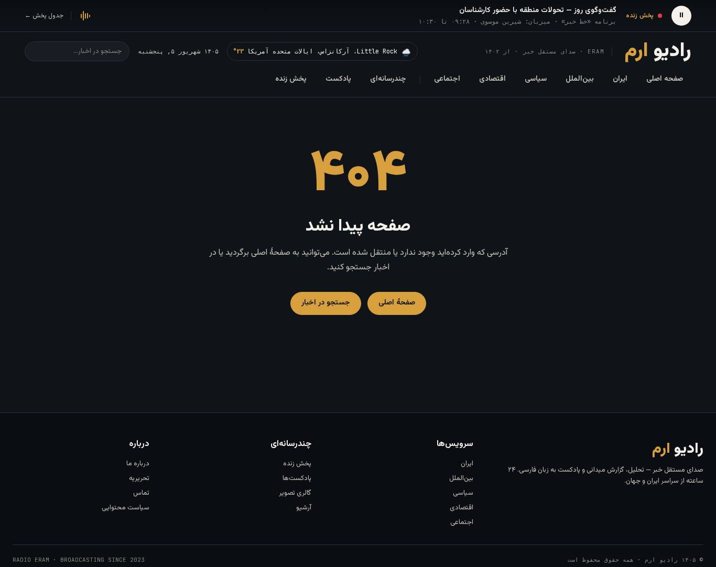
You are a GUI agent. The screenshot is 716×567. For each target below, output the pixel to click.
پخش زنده (291, 79)
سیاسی (536, 79)
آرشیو (303, 508)
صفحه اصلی (664, 79)
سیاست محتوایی (125, 508)
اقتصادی (492, 79)
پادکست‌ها (297, 478)
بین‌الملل (580, 79)
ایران (620, 79)
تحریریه (139, 478)
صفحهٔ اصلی (396, 303)
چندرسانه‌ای (388, 79)
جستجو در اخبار (325, 303)
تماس (141, 493)
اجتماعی (447, 79)
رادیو (658, 51)
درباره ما (137, 464)
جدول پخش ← (44, 15)
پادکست (338, 79)
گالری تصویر (295, 493)
